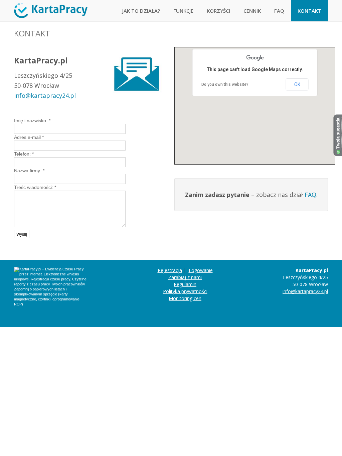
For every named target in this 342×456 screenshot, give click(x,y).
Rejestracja (170, 270)
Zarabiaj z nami (185, 277)
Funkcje (183, 10)
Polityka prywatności (185, 291)
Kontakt (309, 10)
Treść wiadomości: (35, 187)
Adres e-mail (29, 137)
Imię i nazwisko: (32, 120)
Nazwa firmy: (29, 170)
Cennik (252, 10)
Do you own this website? (224, 84)
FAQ (279, 10)
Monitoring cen (185, 298)
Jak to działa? (141, 10)
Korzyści (218, 10)
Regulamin (185, 284)
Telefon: (24, 154)
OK (297, 84)
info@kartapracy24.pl (45, 95)
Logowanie (201, 270)
